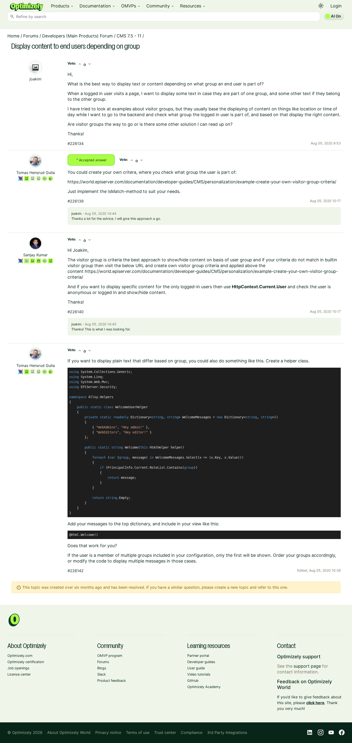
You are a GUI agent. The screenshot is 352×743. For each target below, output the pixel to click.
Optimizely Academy (204, 687)
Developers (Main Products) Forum (77, 35)
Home (13, 35)
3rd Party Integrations (227, 732)
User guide (196, 668)
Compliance (191, 732)
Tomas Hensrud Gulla (35, 172)
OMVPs (131, 5)
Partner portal (198, 655)
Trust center (165, 732)
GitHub (193, 680)
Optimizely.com (20, 655)
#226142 (76, 570)
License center (19, 674)
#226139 (76, 201)
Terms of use (137, 732)
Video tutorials (198, 674)
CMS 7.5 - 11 (129, 35)
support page (307, 666)
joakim (35, 79)
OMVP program (109, 655)
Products (62, 5)
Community (160, 5)
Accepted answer (91, 159)
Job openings (18, 668)
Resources (193, 5)
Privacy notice (108, 732)
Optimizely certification (25, 662)
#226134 (76, 143)
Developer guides (201, 662)
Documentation (97, 5)
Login (336, 5)
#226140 (76, 311)
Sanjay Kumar (35, 254)
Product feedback (111, 680)
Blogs (101, 668)
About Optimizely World (69, 732)
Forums (30, 35)
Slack (101, 674)
